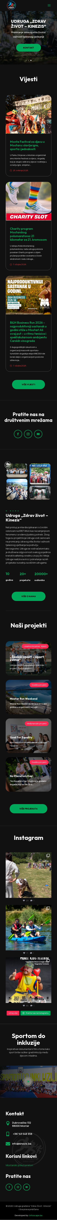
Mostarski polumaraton (19, 1165)
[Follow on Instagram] (28, 434)
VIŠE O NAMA (28, 596)
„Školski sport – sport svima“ (27, 658)
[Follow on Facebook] (18, 434)
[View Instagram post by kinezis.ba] (48, 894)
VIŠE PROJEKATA (28, 808)
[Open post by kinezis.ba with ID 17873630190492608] (28, 980)
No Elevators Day (21, 776)
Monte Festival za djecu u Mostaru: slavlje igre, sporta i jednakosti (27, 145)
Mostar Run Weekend (23, 698)
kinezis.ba (28, 855)
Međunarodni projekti (36, 723)
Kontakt (28, 47)
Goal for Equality (21, 737)
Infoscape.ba (35, 1215)
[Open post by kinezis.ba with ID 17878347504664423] (28, 927)
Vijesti (43, 646)
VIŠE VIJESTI (28, 384)
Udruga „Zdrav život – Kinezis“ (28, 24)
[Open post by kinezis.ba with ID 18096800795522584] (28, 875)
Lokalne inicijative (32, 646)
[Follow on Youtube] (38, 434)
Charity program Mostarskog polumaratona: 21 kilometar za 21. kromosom (28, 234)
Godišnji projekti (39, 685)
